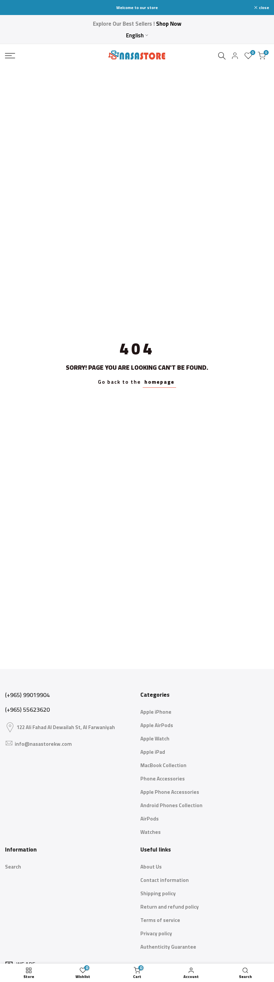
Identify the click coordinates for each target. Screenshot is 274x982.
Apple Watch (154, 738)
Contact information (164, 880)
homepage (159, 382)
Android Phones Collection (171, 805)
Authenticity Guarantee (168, 947)
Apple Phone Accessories (169, 792)
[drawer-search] (222, 56)
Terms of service (160, 920)
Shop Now (168, 24)
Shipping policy (158, 893)
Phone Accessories (162, 778)
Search (13, 867)
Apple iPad (152, 752)
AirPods (149, 819)
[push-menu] (10, 55)
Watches (150, 832)
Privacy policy (156, 933)
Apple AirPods (156, 725)
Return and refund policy (169, 907)
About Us (151, 867)
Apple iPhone (155, 712)
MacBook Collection (163, 765)
